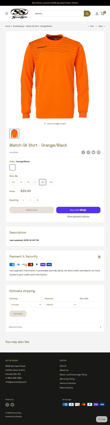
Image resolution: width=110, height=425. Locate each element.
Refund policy (66, 387)
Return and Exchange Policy (73, 374)
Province (49, 298)
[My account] (97, 13)
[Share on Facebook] (83, 152)
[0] (102, 13)
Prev (92, 26)
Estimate (18, 313)
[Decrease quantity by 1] (23, 200)
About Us (64, 370)
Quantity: (14, 200)
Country (13, 298)
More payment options (78, 216)
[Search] (87, 14)
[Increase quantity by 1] (37, 200)
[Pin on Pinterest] (88, 152)
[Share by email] (98, 152)
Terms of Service (68, 383)
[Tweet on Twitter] (93, 152)
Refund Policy (15, 327)
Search (63, 366)
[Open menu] (6, 13)
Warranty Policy (67, 379)
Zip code (84, 298)
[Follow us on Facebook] (7, 405)
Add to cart (31, 210)
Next (101, 26)
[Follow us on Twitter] (12, 405)
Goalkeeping (18, 26)
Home (7, 26)
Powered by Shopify (13, 416)
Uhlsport (14, 152)
